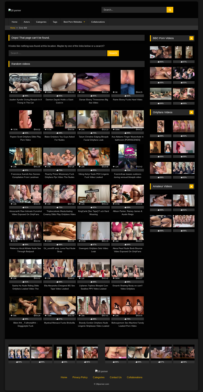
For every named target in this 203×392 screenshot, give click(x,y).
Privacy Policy (80, 377)
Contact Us (116, 377)
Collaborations (98, 22)
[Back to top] (194, 383)
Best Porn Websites (73, 22)
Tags (55, 22)
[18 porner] (14, 9)
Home (14, 22)
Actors (27, 22)
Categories (41, 22)
